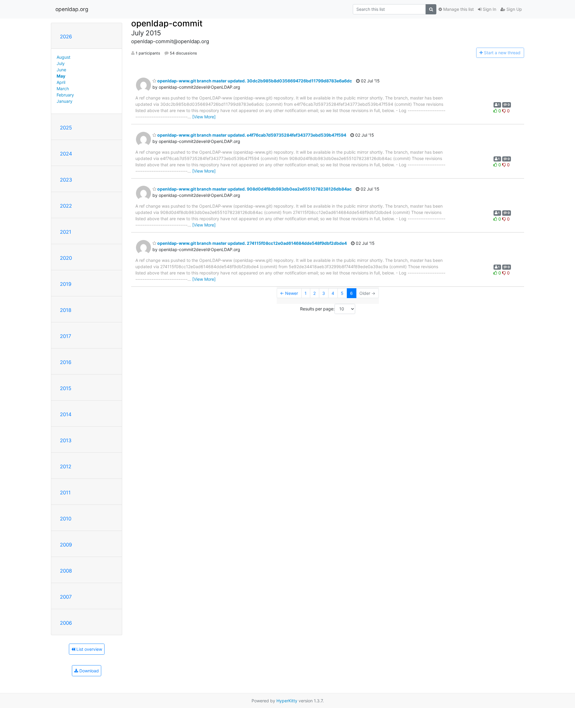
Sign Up (513, 9)
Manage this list (458, 9)
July (61, 63)
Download (88, 670)
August (63, 57)
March (63, 88)
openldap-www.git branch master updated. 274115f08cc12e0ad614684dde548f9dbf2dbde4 (251, 243)
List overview (88, 649)
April (61, 82)
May (61, 76)
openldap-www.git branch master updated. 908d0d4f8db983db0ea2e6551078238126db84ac (254, 188)
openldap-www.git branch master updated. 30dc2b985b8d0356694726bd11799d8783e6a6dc (254, 80)
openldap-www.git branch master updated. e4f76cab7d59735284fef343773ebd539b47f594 (251, 135)
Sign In (489, 9)
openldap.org (71, 9)
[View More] (204, 116)
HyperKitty (286, 700)
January (64, 101)
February (65, 94)
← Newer (289, 293)
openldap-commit (166, 23)
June (61, 69)
